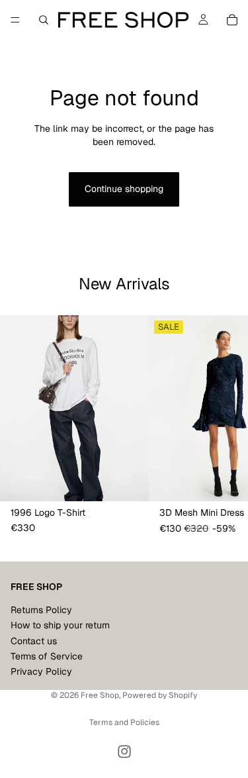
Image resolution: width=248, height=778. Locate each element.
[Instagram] (124, 751)
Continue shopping (124, 189)
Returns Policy (41, 609)
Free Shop (100, 695)
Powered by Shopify (159, 695)
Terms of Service (47, 656)
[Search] (43, 19)
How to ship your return (60, 625)
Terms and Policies (124, 722)
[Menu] (15, 20)
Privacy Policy (41, 671)
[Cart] (232, 19)
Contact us (34, 640)
